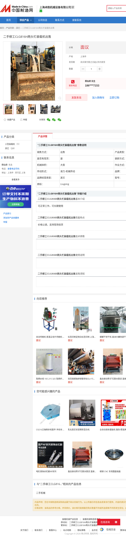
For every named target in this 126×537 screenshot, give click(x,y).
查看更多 (16, 179)
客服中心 (53, 530)
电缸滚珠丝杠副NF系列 (46, 471)
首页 (2, 28)
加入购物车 (98, 97)
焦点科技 (85, 533)
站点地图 (67, 530)
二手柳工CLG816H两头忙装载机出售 (85, 522)
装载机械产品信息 (70, 519)
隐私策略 (81, 530)
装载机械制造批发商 (91, 519)
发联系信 (76, 97)
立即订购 (114, 97)
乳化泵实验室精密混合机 (79, 429)
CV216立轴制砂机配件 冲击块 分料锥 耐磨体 (55, 429)
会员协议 (96, 530)
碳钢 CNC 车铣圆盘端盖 (110, 471)
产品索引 (7, 213)
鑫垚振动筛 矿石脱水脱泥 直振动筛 (83, 471)
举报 (25, 119)
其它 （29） (10, 148)
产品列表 (10, 28)
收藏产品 (11, 119)
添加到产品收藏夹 (11, 217)
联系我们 (38, 530)
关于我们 (24, 530)
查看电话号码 (13, 168)
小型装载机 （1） (13, 144)
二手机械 (40, 492)
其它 (18, 28)
